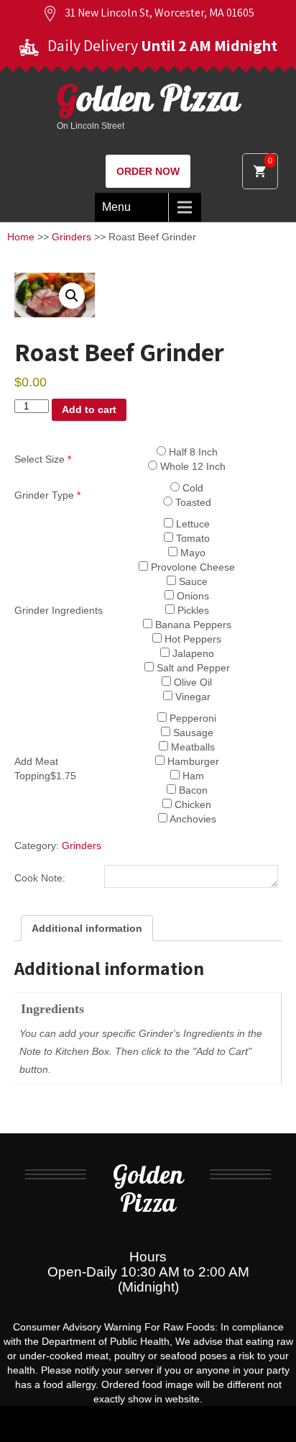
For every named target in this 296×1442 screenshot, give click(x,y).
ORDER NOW (148, 171)
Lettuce (191, 524)
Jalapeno (192, 653)
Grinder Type (47, 495)
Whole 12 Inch (191, 466)
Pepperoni (191, 718)
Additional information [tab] (87, 928)
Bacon (192, 790)
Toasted (191, 502)
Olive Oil (191, 682)
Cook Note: (39, 878)
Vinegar (191, 696)
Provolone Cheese (191, 567)
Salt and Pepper (192, 668)
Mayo (191, 552)
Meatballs (191, 747)
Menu (116, 207)
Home (20, 236)
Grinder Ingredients (58, 610)
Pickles (192, 610)
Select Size (42, 459)
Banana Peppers (191, 624)
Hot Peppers (191, 639)
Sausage (191, 732)
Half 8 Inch (192, 452)
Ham (192, 775)
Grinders (71, 236)
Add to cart (89, 409)
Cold (191, 488)
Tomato (191, 538)
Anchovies (191, 819)
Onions (191, 596)
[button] (72, 296)
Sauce (192, 581)
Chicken (191, 804)
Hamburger (192, 761)
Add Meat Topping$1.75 (45, 768)
